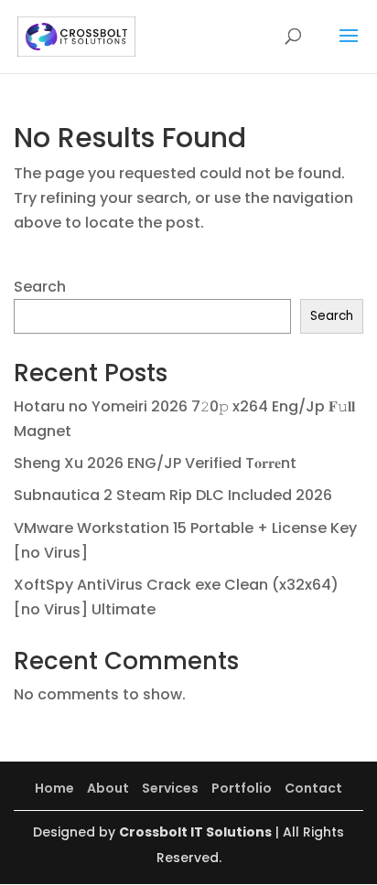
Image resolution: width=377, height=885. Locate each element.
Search (40, 286)
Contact (313, 788)
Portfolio (241, 788)
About (108, 788)
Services (170, 788)
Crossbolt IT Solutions (195, 832)
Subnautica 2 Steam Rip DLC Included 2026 (173, 495)
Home (54, 788)
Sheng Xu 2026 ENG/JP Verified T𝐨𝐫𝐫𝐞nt (155, 463)
